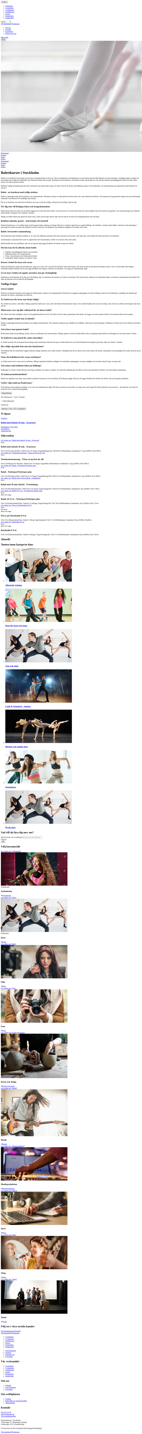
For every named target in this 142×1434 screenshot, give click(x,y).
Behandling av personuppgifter (16, 1401)
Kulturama (9, 6)
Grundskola (9, 8)
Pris (11, 409)
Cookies (4, 2)
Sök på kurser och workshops (11, 837)
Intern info (4, 37)
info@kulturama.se (7, 1414)
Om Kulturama (10, 1351)
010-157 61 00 (6, 1412)
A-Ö (15, 409)
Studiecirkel (9, 18)
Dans (3, 157)
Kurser (7, 14)
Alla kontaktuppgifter (8, 1416)
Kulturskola (9, 16)
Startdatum (21, 409)
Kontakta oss (9, 1355)
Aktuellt (8, 1353)
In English (9, 1357)
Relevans (5, 409)
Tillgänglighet (10, 1403)
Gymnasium (9, 10)
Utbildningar (9, 12)
